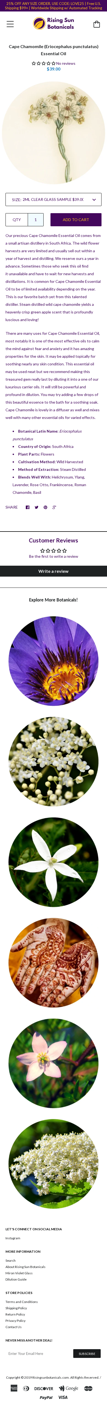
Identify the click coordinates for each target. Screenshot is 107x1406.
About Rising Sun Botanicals (25, 1267)
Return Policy (15, 1314)
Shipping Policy (16, 1308)
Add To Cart (76, 219)
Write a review (53, 571)
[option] (53, 133)
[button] (43, 63)
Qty (17, 219)
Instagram (12, 1238)
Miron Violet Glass (19, 1273)
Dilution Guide (16, 1279)
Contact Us (13, 1327)
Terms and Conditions (21, 1302)
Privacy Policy (15, 1321)
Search (10, 1260)
